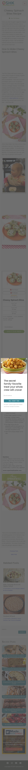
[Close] (25, 360)
